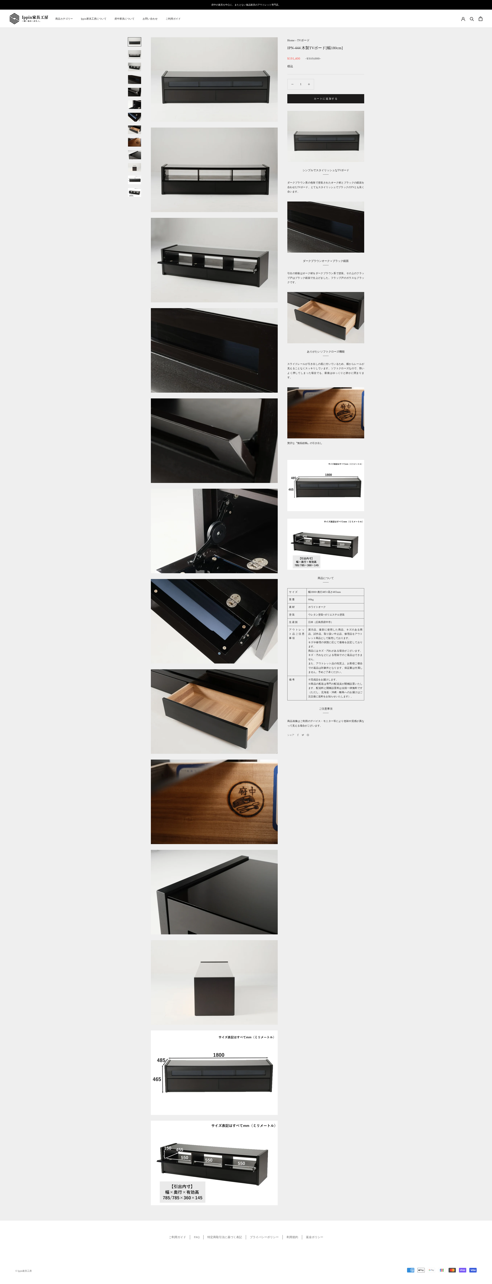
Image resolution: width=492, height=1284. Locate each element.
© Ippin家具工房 (23, 1271)
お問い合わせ (150, 18)
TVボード (303, 40)
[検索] (472, 19)
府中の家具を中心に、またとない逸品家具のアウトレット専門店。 (246, 4)
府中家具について (125, 18)
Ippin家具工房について (93, 18)
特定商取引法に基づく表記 (224, 1237)
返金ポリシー (314, 1237)
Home (291, 40)
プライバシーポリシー (264, 1237)
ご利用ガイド (173, 18)
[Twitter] (303, 735)
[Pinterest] (308, 735)
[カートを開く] (480, 19)
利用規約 (292, 1237)
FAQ (196, 1237)
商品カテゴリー (64, 18)
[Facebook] (298, 735)
